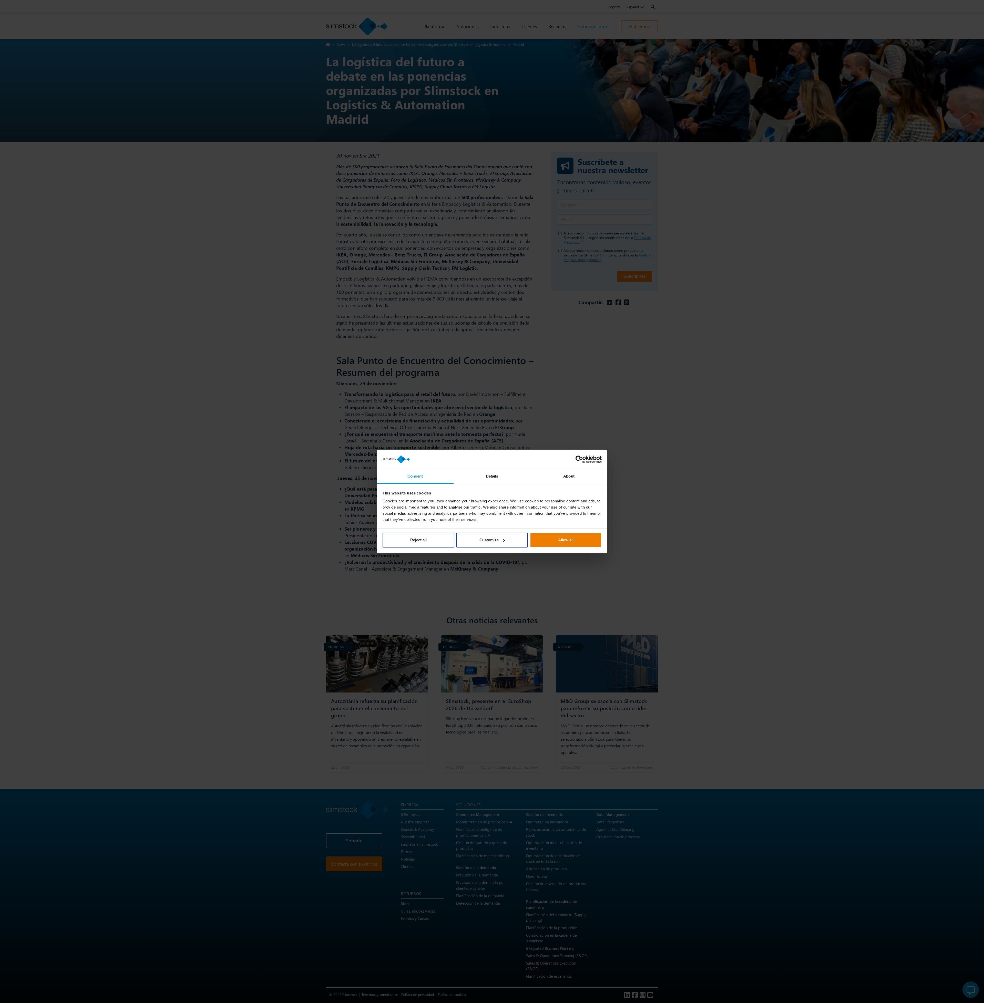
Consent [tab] (415, 476)
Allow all (565, 540)
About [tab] (569, 476)
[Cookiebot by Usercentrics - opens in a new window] (579, 459)
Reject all (418, 540)
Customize (489, 540)
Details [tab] (492, 476)
